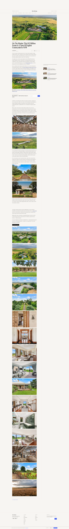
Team (36, 518)
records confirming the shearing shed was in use (29, 67)
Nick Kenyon (14, 50)
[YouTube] (15, 518)
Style (24, 522)
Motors (24, 521)
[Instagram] (12, 518)
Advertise (36, 517)
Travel (24, 518)
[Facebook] (13, 518)
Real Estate (16, 41)
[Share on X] (33, 50)
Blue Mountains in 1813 (29, 62)
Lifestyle (13, 41)
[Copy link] (31, 50)
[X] (14, 518)
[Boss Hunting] (34, 11)
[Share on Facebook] (34, 50)
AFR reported (35, 210)
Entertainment (25, 517)
